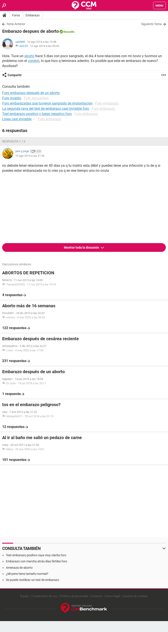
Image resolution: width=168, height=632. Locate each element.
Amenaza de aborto (19, 567)
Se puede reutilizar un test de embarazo (32, 580)
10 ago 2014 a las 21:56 (29, 155)
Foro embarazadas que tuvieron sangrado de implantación (47, 103)
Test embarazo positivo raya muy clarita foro (36, 555)
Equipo (24, 596)
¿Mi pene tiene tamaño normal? (27, 573)
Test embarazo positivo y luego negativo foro (37, 114)
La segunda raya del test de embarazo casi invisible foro (45, 108)
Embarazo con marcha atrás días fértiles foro (36, 561)
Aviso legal (113, 596)
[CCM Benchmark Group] (84, 608)
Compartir (15, 75)
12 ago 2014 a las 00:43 (44, 46)
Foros (16, 15)
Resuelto (68, 31)
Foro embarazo (107, 103)
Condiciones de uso (44, 596)
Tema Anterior (15, 24)
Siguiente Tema (151, 24)
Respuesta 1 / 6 (13, 141)
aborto (29, 56)
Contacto (97, 596)
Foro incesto (11, 98)
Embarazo (33, 15)
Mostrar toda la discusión (82, 247)
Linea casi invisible (17, 119)
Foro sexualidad (36, 98)
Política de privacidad (74, 596)
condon (33, 61)
